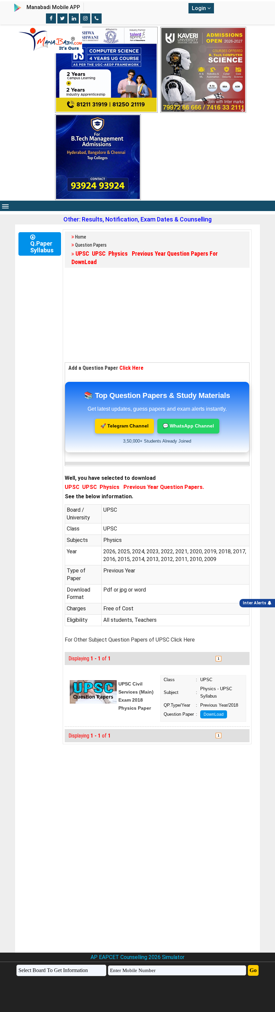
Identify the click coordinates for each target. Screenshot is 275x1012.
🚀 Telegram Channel (124, 425)
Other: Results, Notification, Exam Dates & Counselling (137, 219)
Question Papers (91, 245)
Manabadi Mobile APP (53, 7)
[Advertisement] (157, 315)
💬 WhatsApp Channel (188, 425)
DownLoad (214, 714)
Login (199, 8)
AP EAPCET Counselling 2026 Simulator (137, 957)
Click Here (131, 368)
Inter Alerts (255, 603)
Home (80, 237)
